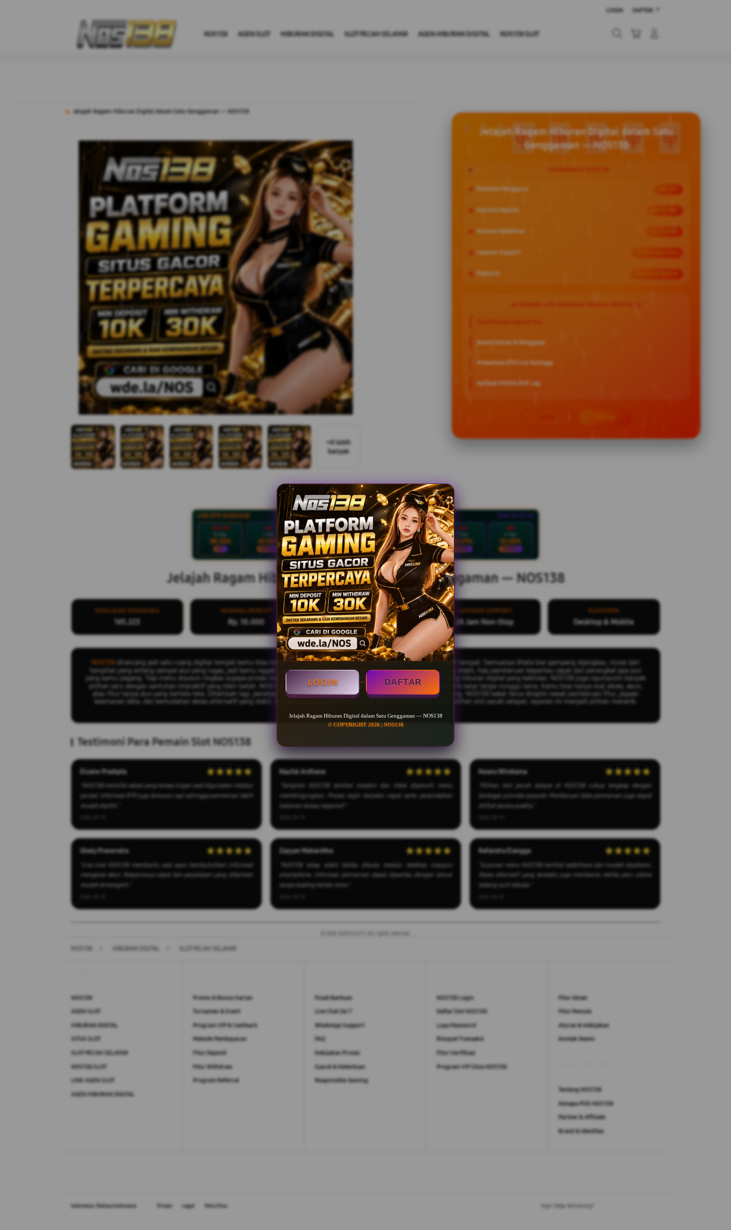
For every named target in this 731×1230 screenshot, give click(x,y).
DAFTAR (403, 682)
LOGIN (323, 682)
